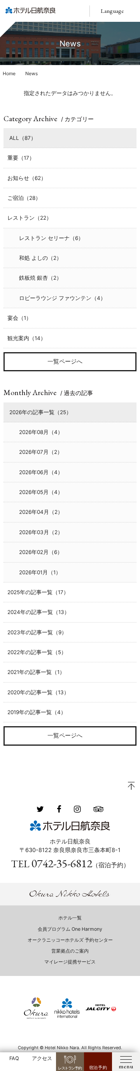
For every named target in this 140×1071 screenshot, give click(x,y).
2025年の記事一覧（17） (38, 592)
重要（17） (21, 158)
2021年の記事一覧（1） (36, 672)
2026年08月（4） (41, 432)
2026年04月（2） (41, 512)
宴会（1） (19, 318)
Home (9, 73)
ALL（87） (22, 138)
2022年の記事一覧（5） (36, 652)
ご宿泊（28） (24, 198)
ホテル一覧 (70, 918)
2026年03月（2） (41, 532)
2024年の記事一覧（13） (38, 612)
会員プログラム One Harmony (70, 929)
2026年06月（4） (41, 472)
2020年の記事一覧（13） (38, 692)
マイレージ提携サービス (70, 962)
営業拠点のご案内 (70, 951)
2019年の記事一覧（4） (36, 712)
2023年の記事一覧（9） (37, 632)
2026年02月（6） (41, 552)
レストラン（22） (29, 218)
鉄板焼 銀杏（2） (40, 278)
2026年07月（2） (41, 452)
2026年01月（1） (40, 572)
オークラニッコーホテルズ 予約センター (70, 940)
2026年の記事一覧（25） (40, 412)
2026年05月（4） (41, 492)
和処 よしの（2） (40, 258)
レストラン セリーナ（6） (51, 238)
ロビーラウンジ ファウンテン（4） (62, 298)
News (31, 73)
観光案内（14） (26, 338)
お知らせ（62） (26, 178)
